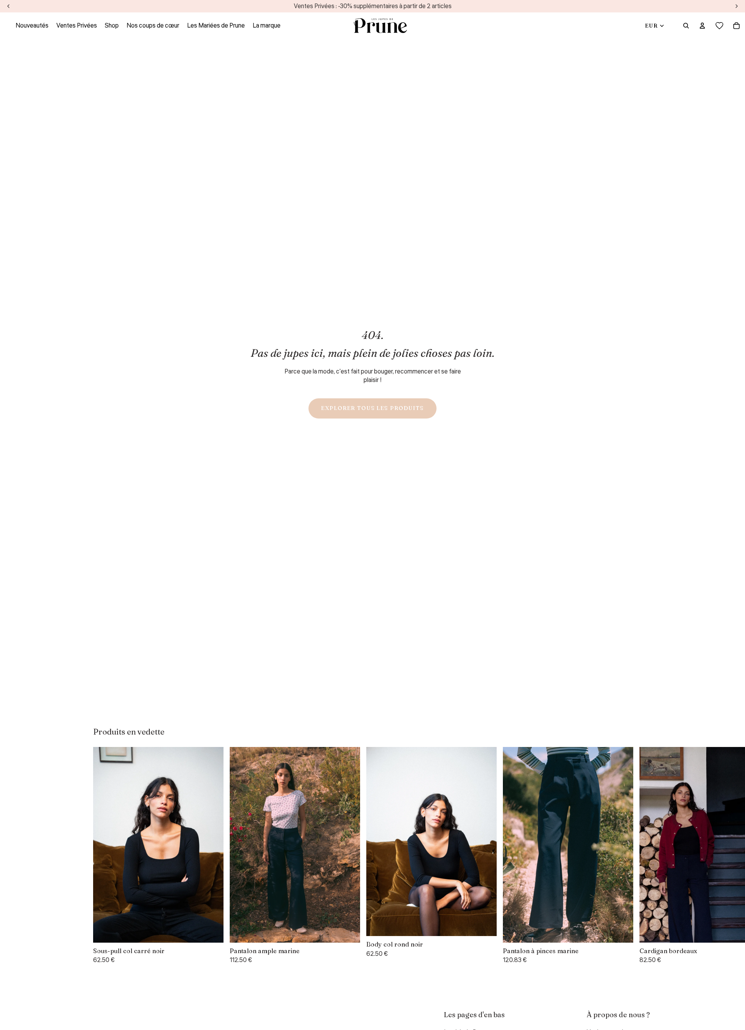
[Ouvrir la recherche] (686, 25)
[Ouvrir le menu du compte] (702, 25)
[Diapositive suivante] (642, 855)
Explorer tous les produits (372, 408)
